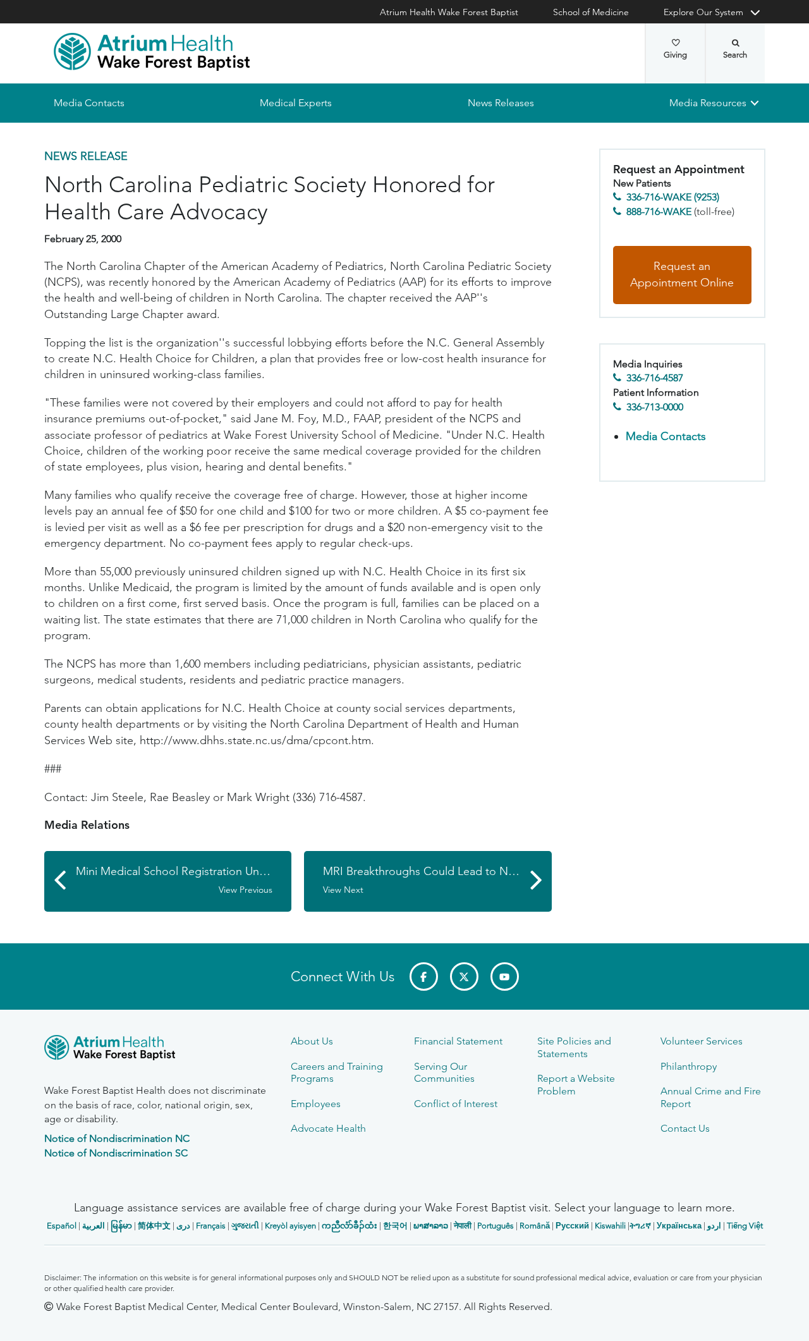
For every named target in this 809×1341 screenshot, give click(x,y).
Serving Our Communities (444, 1072)
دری (183, 1225)
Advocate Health (328, 1128)
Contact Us (685, 1128)
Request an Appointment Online (682, 275)
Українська (679, 1225)
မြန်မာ (121, 1225)
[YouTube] (504, 976)
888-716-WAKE (658, 211)
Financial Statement (458, 1041)
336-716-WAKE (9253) (672, 198)
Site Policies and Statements (574, 1047)
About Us (312, 1041)
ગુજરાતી (245, 1225)
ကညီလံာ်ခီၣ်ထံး (349, 1225)
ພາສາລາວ (430, 1225)
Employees (316, 1104)
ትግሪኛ (640, 1225)
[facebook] (424, 976)
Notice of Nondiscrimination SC (116, 1153)
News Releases (500, 103)
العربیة (93, 1225)
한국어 (395, 1225)
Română (535, 1225)
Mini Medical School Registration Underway (184, 879)
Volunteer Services (701, 1041)
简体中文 (154, 1225)
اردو (714, 1225)
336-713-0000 (654, 407)
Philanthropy (688, 1066)
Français (211, 1225)
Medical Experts (296, 103)
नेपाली (462, 1225)
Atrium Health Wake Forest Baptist (449, 12)
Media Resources (707, 103)
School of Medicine (591, 12)
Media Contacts (89, 103)
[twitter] (464, 976)
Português (495, 1225)
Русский (572, 1225)
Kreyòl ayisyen (290, 1225)
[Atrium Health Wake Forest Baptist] (151, 51)
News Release (86, 156)
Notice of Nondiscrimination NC (117, 1138)
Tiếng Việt (745, 1225)
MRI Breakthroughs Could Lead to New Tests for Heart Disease (437, 879)
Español (61, 1225)
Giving (675, 54)
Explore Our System (703, 12)
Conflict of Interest (455, 1104)
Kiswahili (610, 1225)
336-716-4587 (654, 378)
